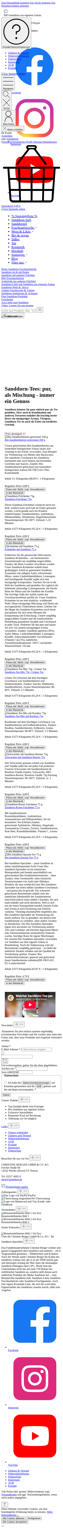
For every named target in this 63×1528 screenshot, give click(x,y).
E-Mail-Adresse (10, 1049)
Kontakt (12, 68)
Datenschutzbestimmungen (36, 1083)
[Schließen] (2, 1525)
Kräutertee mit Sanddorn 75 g (20, 549)
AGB (11, 65)
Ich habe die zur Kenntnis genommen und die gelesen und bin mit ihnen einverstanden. (30, 1086)
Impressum (14, 62)
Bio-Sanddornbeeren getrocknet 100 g (25, 439)
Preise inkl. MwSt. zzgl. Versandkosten (25, 489)
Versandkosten (9, 1494)
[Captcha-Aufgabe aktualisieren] (4, 1061)
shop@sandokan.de (11, 1179)
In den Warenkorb (14, 493)
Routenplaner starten (17, 1186)
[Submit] (2, 1053)
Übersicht (6, 141)
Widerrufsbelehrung (18, 56)
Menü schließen (15, 129)
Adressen (38, 141)
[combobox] (16, 311)
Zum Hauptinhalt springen (15, 2)
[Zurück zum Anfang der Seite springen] (4, 1504)
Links (4, 1126)
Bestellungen (50, 141)
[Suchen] (34, 311)
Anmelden (6, 135)
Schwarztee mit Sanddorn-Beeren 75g (25, 757)
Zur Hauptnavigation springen (28, 4)
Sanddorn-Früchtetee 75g (18, 499)
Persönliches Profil (22, 141)
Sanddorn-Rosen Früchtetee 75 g (22, 807)
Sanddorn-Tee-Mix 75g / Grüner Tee (24, 672)
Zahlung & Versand (18, 52)
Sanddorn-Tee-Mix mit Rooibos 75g (24, 716)
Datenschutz (14, 59)
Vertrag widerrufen (18, 1132)
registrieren (12, 138)
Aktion (6, 1046)
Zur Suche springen (40, 2)
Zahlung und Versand (19, 1135)
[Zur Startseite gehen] (13, 73)
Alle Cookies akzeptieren (15, 1522)
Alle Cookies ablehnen (13, 1518)
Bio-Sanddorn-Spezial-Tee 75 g (21, 857)
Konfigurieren (34, 1518)
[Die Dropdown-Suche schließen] (39, 310)
